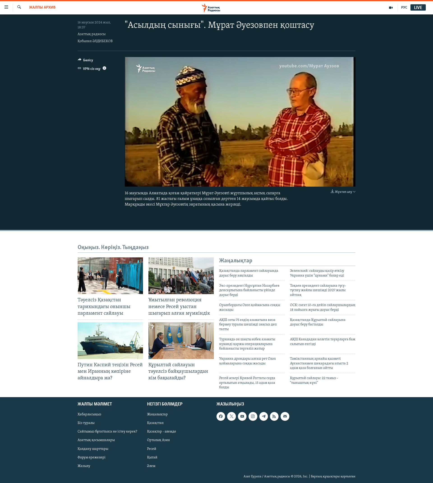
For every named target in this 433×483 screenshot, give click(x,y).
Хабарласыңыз (89, 414)
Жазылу (84, 466)
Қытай (152, 457)
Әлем (151, 466)
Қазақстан (155, 423)
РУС (404, 7)
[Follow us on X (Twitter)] (231, 416)
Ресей (151, 449)
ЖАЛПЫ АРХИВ (42, 8)
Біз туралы (86, 423)
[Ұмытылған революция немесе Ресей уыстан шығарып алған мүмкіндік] (181, 275)
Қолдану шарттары (93, 449)
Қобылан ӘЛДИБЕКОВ (95, 41)
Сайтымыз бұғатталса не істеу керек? (107, 431)
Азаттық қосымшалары (96, 440)
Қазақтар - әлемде (161, 431)
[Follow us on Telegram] (263, 416)
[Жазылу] (285, 416)
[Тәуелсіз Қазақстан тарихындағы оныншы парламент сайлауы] (110, 275)
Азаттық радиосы (92, 34)
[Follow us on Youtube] (242, 416)
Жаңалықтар (157, 414)
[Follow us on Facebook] (220, 416)
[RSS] (274, 416)
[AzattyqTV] (391, 7)
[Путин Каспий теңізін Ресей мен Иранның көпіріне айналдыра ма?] (110, 340)
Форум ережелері (92, 457)
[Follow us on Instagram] (253, 416)
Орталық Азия (158, 440)
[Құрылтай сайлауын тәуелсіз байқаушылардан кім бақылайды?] (181, 340)
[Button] (85, 61)
